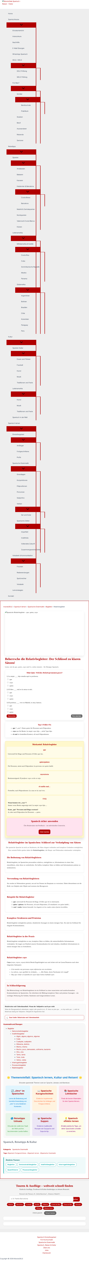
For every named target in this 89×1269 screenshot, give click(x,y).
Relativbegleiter (17, 1068)
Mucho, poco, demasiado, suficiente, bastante (33, 1049)
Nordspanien (21, 215)
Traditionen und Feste (25, 383)
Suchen (75, 1199)
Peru (22, 331)
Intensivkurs (16, 36)
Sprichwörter (21, 578)
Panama (24, 279)
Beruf (19, 123)
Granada (28, 1204)
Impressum (47, 1253)
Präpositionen (22, 486)
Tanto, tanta (20, 1055)
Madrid (10, 1204)
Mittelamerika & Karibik (25, 244)
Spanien (15, 158)
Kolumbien (25, 319)
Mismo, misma (21, 1047)
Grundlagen (21, 474)
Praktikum (24, 111)
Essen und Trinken (23, 359)
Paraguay (24, 325)
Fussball (20, 365)
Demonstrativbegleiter (20, 1031)
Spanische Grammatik (20, 463)
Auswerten (11, 716)
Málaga (38, 1208)
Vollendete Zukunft (28, 544)
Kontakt (11, 596)
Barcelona (24, 203)
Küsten (19, 227)
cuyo (11, 682)
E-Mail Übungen (18, 48)
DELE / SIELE (17, 60)
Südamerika (21, 284)
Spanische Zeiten (23, 521)
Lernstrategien (17, 590)
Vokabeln (20, 584)
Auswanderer (22, 129)
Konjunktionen (22, 480)
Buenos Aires (48, 1208)
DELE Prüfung (22, 71)
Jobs (47, 1250)
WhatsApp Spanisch (20, 54)
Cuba (23, 261)
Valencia (45, 1204)
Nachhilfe (15, 42)
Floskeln (20, 567)
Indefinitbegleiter (18, 1034)
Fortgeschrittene (23, 451)
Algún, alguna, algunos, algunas (28, 1036)
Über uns (46, 1248)
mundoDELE (7, 607)
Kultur (10, 337)
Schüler (19, 94)
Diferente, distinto (22, 1044)
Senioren (20, 140)
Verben (19, 504)
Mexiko (23, 273)
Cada (18, 1039)
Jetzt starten (44, 832)
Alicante (78, 1204)
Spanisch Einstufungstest (46, 1237)
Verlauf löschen (50, 1213)
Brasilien (24, 307)
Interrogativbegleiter (19, 1063)
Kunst (19, 371)
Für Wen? (15, 83)
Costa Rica (25, 255)
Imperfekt (24, 532)
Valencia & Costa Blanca (26, 221)
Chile (23, 313)
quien (11, 686)
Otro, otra (19, 1052)
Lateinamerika (17, 233)
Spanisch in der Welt (19, 417)
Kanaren (20, 180)
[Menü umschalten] (21, 25)
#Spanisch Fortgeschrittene (17, 1153)
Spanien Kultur (17, 348)
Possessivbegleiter (19, 1065)
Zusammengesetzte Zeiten (31, 550)
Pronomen (21, 492)
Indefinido (25, 538)
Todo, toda (20, 1057)
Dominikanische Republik (30, 267)
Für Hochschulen (46, 1240)
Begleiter (49, 607)
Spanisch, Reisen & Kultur (46, 1245)
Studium (20, 117)
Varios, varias (21, 1060)
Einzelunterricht (18, 31)
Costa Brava (25, 198)
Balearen (20, 175)
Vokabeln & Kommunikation (22, 555)
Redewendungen (23, 573)
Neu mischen (76, 716)
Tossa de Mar (68, 1204)
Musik (19, 377)
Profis (19, 457)
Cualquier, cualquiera (23, 1042)
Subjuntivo (21, 498)
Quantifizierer (12, 1170)
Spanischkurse (13, 19)
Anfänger (20, 446)
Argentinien (25, 296)
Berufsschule (26, 105)
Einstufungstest (18, 434)
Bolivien (24, 302)
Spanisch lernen (14, 423)
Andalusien (21, 169)
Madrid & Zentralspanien (26, 209)
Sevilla (37, 1204)
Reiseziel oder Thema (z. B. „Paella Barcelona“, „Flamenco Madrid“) (39, 1194)
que (10, 679)
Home (10, 14)
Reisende (20, 135)
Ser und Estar (26, 515)
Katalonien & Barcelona (25, 186)
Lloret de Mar (56, 1204)
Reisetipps (12, 146)
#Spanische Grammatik (48, 1153)
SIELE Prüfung (22, 77)
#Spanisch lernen (33, 1153)
